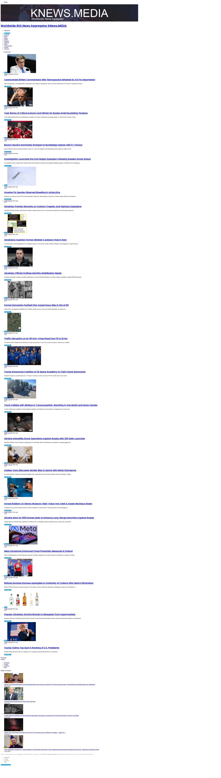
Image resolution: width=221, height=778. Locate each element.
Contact (6, 47)
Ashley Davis (8, 74)
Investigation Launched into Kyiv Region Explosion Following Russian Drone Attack (47, 159)
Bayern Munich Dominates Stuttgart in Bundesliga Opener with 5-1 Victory (43, 144)
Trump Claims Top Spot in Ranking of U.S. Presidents (31, 647)
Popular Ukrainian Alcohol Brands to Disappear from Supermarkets (39, 614)
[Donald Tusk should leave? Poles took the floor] (13, 699)
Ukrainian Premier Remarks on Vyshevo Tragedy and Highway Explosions (42, 206)
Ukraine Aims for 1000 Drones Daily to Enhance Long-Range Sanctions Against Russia (49, 517)
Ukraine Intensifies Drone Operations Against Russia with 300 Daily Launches (44, 438)
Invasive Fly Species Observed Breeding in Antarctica (32, 192)
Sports (6, 38)
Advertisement (8, 46)
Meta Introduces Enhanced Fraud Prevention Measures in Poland (38, 551)
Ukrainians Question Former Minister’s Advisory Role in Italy (35, 239)
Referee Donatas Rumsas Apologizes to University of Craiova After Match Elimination (48, 583)
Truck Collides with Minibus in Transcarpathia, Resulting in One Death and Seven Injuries (50, 405)
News (5, 36)
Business (6, 41)
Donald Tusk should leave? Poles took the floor (20, 702)
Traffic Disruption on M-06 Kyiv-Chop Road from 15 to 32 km (36, 338)
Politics (6, 39)
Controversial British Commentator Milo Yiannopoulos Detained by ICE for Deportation (49, 79)
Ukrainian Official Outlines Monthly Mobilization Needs (32, 273)
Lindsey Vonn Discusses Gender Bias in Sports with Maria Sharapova (40, 470)
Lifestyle (6, 42)
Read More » (7, 86)
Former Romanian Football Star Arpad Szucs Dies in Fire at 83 (36, 305)
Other (5, 44)
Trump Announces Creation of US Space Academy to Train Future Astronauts (45, 371)
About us (6, 49)
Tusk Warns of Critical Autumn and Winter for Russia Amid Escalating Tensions (46, 113)
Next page (3, 657)
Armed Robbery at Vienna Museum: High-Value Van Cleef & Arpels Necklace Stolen (48, 503)
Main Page (7, 33)
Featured (6, 35)
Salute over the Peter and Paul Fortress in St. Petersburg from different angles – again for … (35, 733)
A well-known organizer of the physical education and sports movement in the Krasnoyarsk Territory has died (41, 716)
